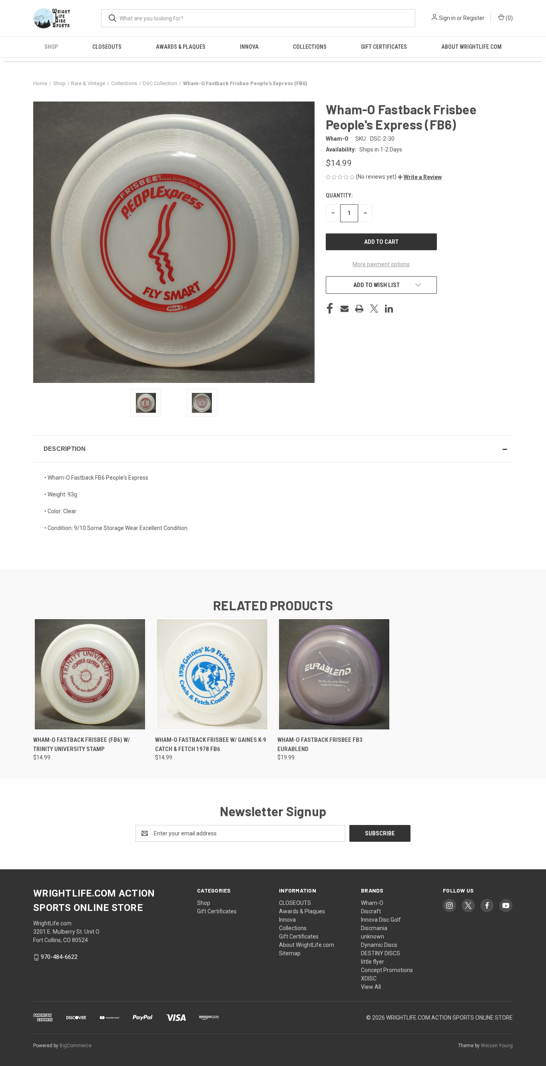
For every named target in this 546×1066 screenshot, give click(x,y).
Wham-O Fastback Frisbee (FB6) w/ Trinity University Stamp (81, 744)
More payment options (381, 264)
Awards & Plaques (180, 47)
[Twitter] (374, 308)
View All (371, 987)
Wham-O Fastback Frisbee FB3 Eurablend (320, 744)
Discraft (371, 911)
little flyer (372, 961)
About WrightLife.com (471, 47)
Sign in (447, 18)
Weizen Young (497, 1045)
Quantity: (339, 195)
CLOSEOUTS (107, 47)
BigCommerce (76, 1045)
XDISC (369, 978)
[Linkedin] (389, 308)
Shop (51, 47)
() (508, 18)
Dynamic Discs (379, 945)
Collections (310, 47)
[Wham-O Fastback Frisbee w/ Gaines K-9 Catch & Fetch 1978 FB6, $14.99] (212, 674)
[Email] (345, 308)
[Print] (359, 308)
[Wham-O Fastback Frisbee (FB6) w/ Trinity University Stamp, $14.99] (90, 674)
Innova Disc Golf (381, 920)
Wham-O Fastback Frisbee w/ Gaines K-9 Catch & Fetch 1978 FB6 (210, 744)
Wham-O (372, 903)
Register (473, 18)
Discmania (374, 928)
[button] (420, 177)
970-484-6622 (59, 956)
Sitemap (290, 953)
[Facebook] (330, 308)
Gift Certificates (384, 47)
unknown (372, 936)
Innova (249, 47)
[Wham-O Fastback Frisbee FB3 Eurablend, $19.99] (334, 674)
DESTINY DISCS (380, 953)
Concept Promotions (387, 970)
